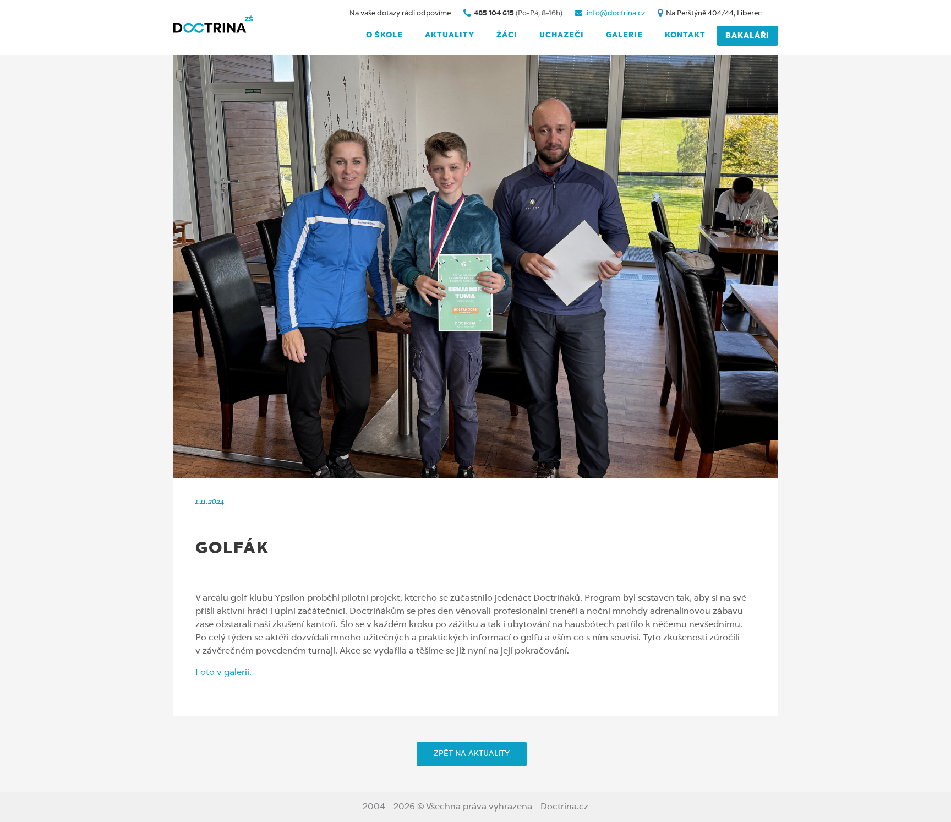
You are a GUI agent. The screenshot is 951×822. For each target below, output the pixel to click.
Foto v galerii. (223, 672)
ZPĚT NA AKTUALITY (472, 754)
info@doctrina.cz (615, 13)
